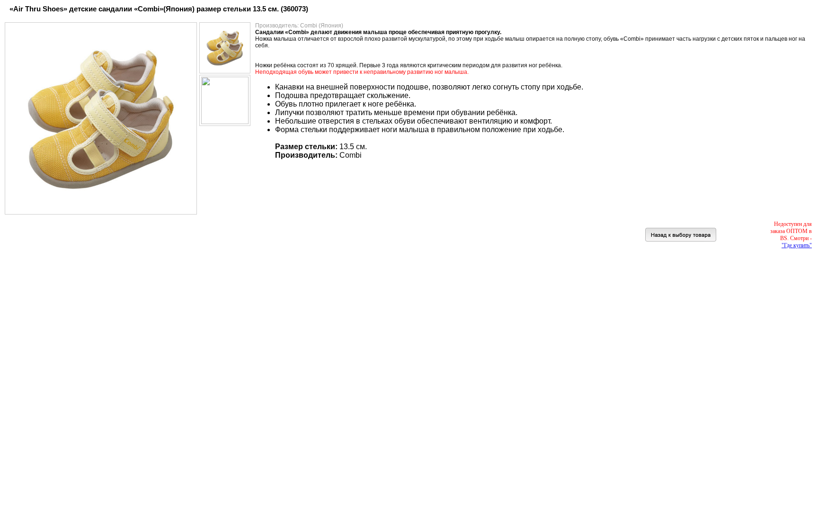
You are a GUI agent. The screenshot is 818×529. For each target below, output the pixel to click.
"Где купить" (797, 245)
